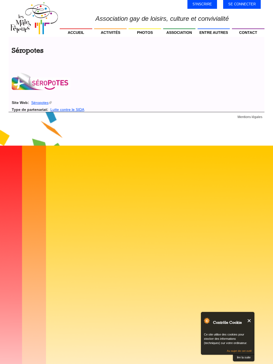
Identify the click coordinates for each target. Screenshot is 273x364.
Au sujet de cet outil (239, 350)
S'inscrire (202, 4)
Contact (248, 32)
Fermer (249, 320)
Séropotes (41, 102)
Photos (145, 32)
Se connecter (242, 4)
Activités (110, 32)
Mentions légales (250, 117)
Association (179, 32)
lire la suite (244, 357)
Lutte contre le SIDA (67, 109)
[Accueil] (34, 18)
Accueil (76, 32)
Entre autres (213, 32)
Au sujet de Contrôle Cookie (206, 320)
